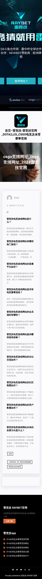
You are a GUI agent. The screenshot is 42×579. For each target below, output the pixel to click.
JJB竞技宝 (12, 462)
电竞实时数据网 (25, 462)
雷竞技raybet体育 (15, 467)
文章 (10, 454)
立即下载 (9, 521)
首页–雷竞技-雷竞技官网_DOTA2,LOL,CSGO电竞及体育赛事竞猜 (21, 134)
